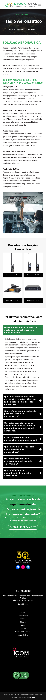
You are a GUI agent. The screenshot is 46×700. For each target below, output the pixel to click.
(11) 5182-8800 (23, 604)
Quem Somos (23, 616)
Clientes (23, 622)
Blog (23, 625)
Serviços (23, 619)
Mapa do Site (23, 635)
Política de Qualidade (23, 632)
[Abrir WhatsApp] (40, 694)
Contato (23, 629)
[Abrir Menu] (39, 5)
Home (23, 612)
